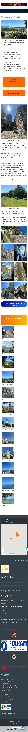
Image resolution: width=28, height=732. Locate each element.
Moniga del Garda (7, 369)
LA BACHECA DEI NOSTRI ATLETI (8, 584)
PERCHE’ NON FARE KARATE (7, 581)
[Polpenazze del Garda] (8, 438)
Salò (3, 505)
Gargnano (5, 399)
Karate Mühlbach (5, 603)
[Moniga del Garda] (8, 362)
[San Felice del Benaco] (8, 483)
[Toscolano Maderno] (8, 407)
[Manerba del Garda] (8, 347)
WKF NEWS (3, 610)
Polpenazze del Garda (8, 444)
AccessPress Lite (19, 723)
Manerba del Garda (7, 354)
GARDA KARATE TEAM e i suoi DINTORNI (10, 587)
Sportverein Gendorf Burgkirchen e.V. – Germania (13, 600)
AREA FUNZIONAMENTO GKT (8, 713)
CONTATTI (5, 675)
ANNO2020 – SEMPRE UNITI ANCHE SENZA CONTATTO (11, 590)
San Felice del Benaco (8, 490)
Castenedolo (5, 338)
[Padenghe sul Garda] (8, 377)
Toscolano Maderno (7, 414)
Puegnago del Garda (7, 429)
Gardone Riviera (6, 475)
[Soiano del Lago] (8, 453)
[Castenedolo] (8, 332)
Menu (26, 11)
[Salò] (8, 498)
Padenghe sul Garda (7, 384)
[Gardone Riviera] (8, 468)
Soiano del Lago (6, 460)
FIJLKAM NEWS (4, 613)
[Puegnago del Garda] (8, 423)
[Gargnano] (8, 392)
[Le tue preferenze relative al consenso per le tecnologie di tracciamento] (26, 549)
